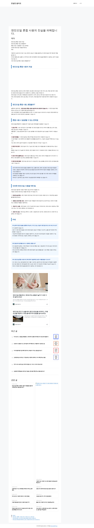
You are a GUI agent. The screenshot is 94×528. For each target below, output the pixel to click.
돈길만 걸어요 (16, 3)
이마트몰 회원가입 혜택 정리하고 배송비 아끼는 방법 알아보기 (28, 350)
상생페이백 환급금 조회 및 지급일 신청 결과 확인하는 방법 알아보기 (29, 371)
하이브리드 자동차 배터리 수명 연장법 (20, 496)
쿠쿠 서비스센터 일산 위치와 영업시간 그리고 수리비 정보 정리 (28, 364)
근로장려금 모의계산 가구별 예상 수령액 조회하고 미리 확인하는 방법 (29, 357)
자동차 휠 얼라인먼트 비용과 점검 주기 (21, 502)
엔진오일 (14, 516)
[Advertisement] (35, 17)
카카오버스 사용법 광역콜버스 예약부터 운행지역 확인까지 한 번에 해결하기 (31, 336)
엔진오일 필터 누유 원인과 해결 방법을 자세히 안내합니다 (24, 518)
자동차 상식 (27, 516)
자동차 (14, 515)
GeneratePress (54, 526)
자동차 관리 (22, 516)
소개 (81, 3)
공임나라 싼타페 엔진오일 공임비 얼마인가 (46, 488)
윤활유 (18, 516)
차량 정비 (32, 516)
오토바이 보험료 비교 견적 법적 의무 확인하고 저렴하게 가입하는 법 (29, 343)
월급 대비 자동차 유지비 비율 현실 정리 (45, 502)
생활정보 (75, 3)
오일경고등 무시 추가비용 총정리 (43, 496)
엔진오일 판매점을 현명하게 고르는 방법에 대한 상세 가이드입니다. (26, 519)
